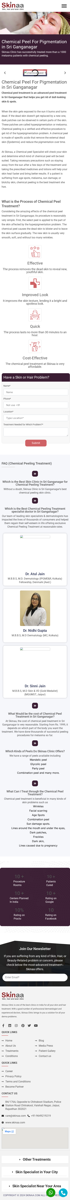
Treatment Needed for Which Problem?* (23, 424)
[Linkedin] (9, 1025)
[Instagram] (16, 1025)
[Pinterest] (22, 1025)
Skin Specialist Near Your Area (36, 1186)
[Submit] (62, 965)
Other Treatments (37, 1159)
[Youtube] (35, 1025)
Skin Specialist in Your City (36, 1172)
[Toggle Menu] (64, 5)
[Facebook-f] (3, 1025)
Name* (6, 386)
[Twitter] (29, 1025)
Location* (8, 411)
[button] (5, 73)
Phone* (7, 398)
